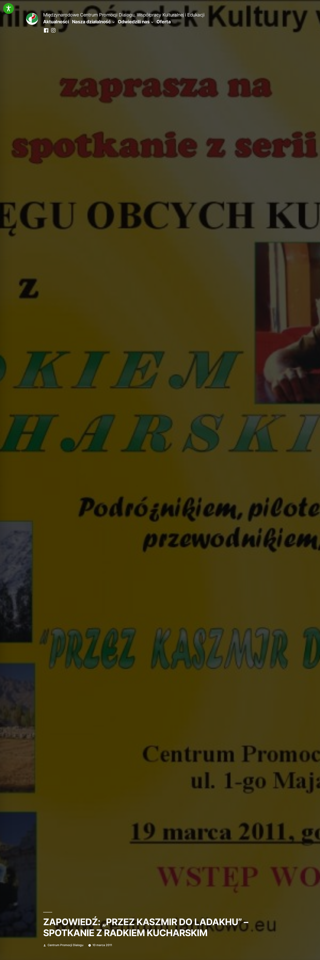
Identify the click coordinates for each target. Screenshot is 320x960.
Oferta (163, 21)
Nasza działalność (91, 21)
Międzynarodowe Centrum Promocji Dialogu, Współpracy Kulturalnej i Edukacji (123, 15)
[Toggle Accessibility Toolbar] (8, 8)
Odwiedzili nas (133, 21)
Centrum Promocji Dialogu (65, 945)
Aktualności (56, 21)
